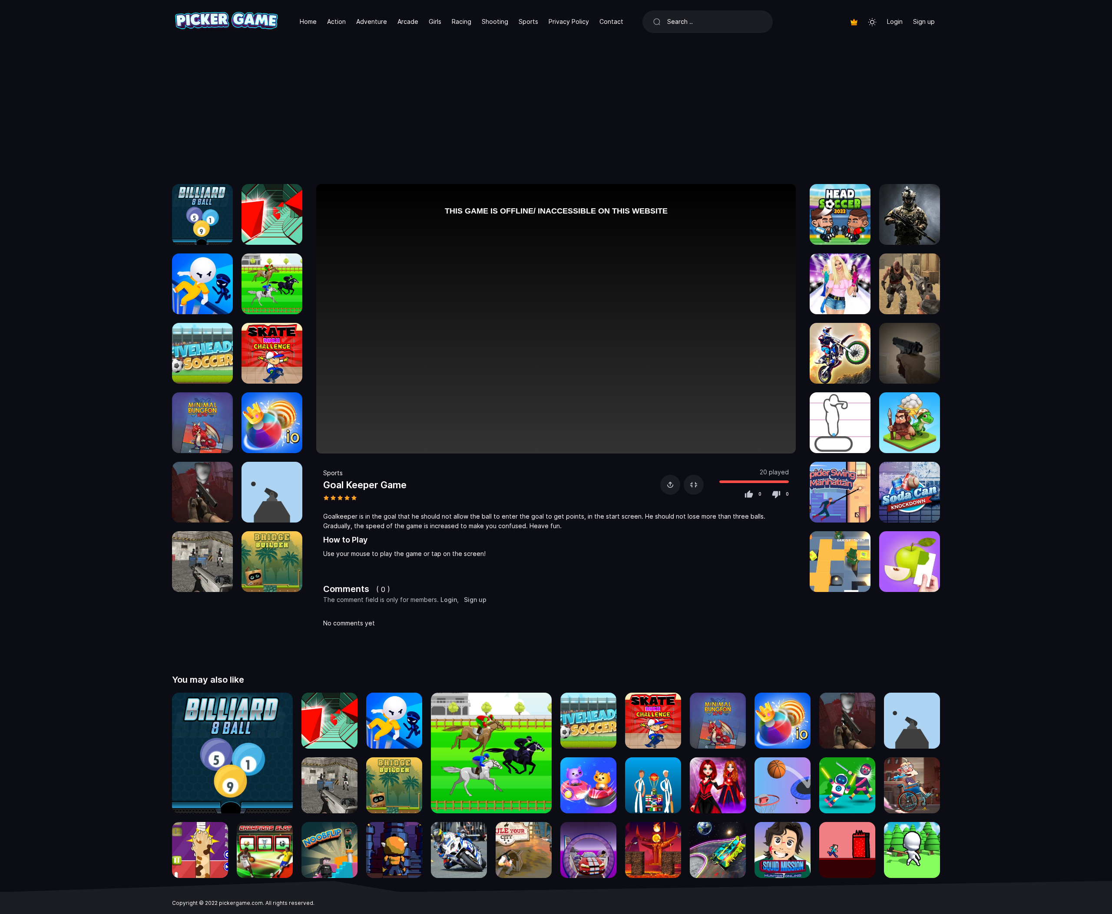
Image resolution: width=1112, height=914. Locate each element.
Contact (611, 21)
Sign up (924, 21)
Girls (435, 21)
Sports (528, 21)
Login (895, 21)
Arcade (407, 21)
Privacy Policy (569, 21)
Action (336, 21)
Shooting (495, 21)
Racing (461, 21)
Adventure (371, 21)
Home (308, 21)
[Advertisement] (556, 108)
